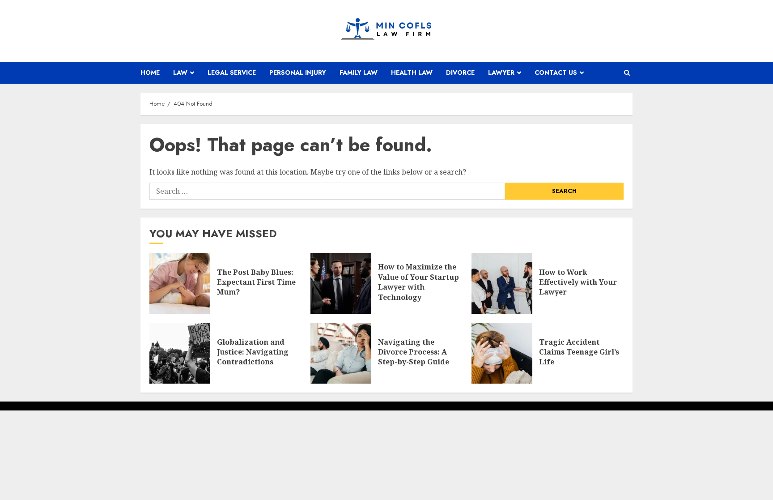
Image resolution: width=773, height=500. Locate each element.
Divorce (460, 72)
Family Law (359, 72)
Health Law (412, 72)
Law (180, 72)
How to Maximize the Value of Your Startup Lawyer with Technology (418, 282)
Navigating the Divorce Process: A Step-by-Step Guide (413, 352)
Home (150, 72)
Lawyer (501, 72)
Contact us (556, 72)
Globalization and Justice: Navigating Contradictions (253, 352)
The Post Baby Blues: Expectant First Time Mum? (256, 282)
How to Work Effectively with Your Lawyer (578, 282)
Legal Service (232, 72)
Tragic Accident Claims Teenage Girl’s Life (579, 352)
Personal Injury (297, 72)
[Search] (627, 72)
